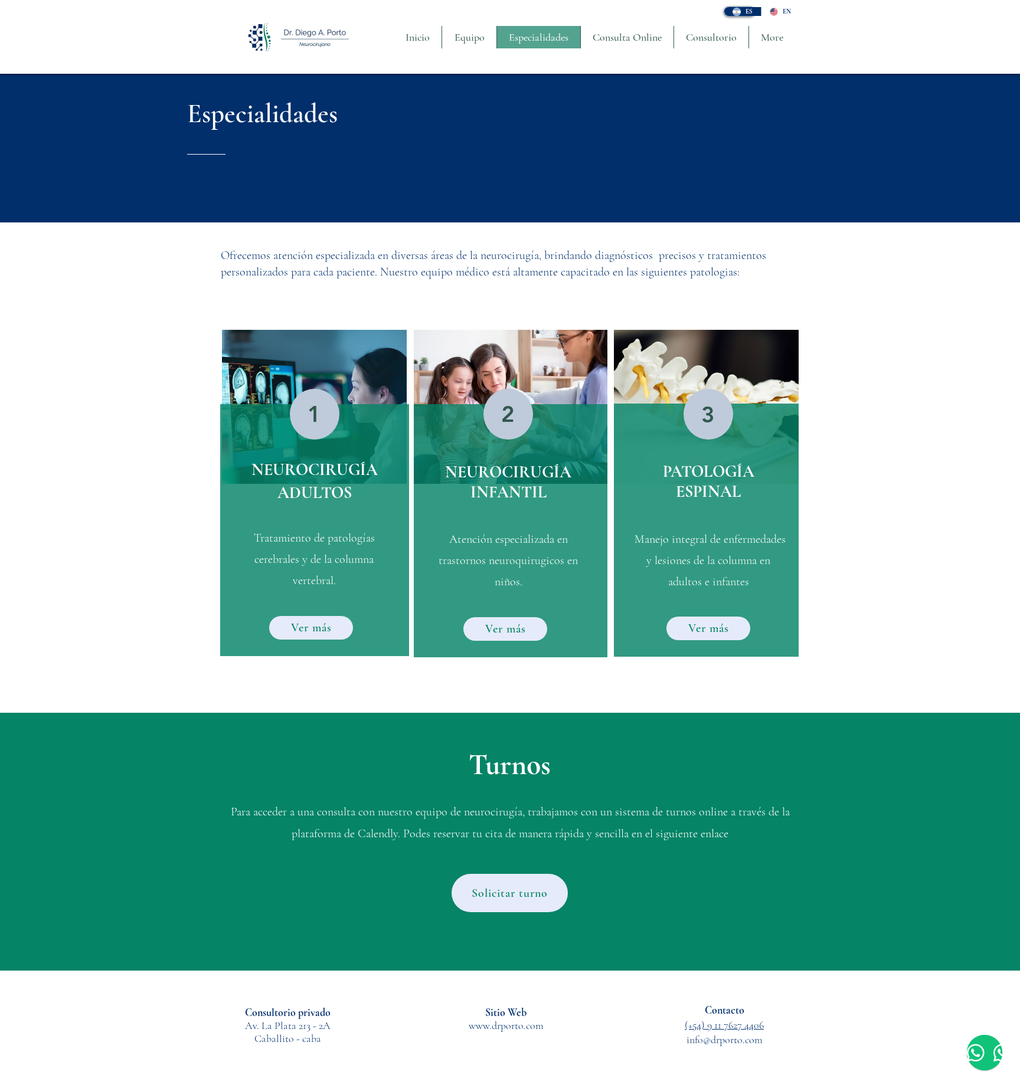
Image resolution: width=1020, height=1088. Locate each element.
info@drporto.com (724, 1039)
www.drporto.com (506, 1025)
